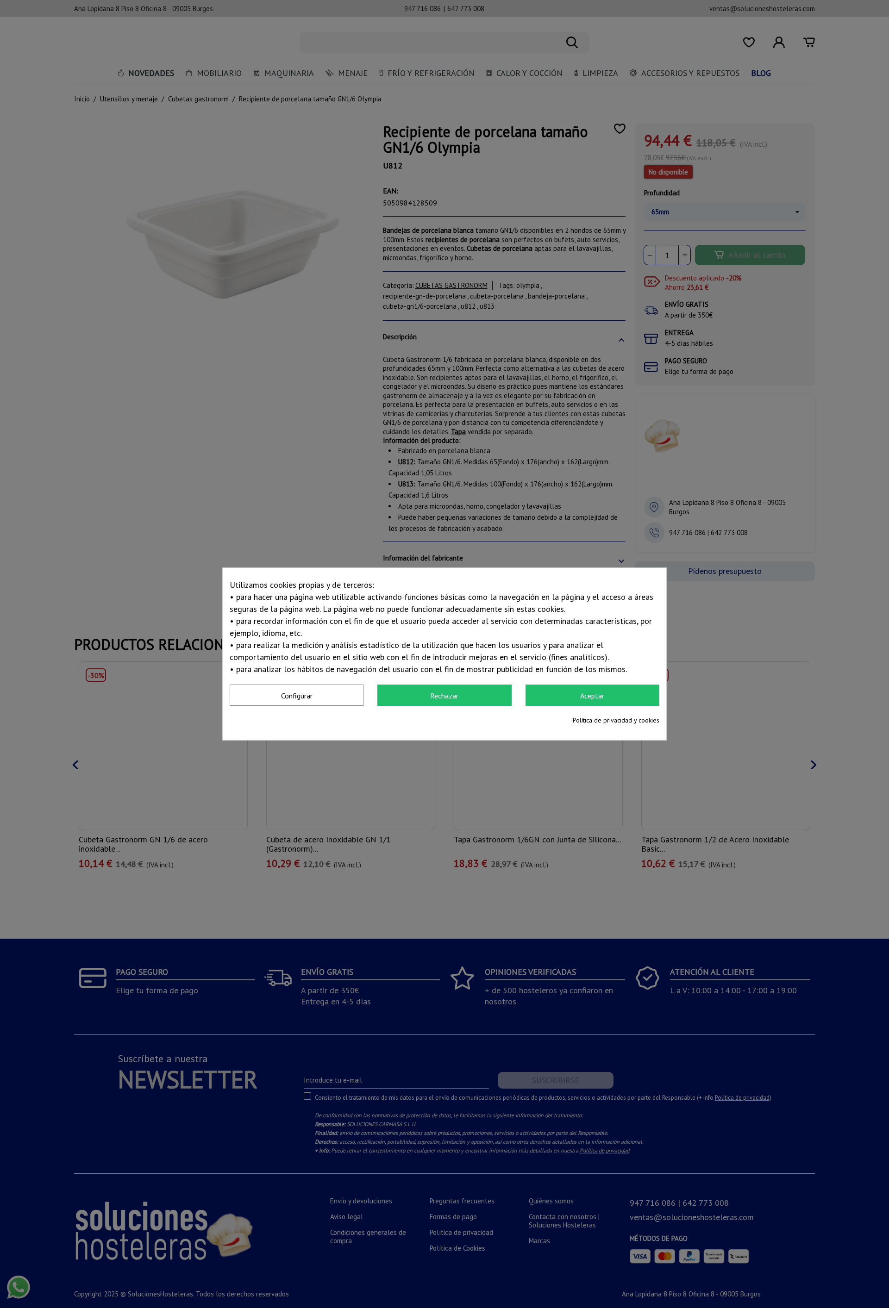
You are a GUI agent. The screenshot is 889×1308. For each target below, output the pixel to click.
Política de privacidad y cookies (616, 720)
